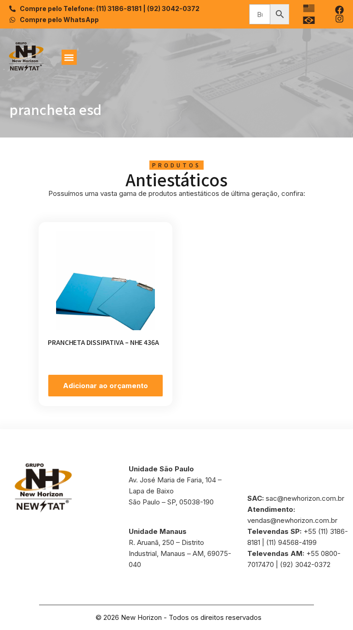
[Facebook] (339, 10)
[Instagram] (339, 18)
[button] (69, 57)
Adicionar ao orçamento (105, 385)
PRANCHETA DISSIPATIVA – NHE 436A (103, 342)
